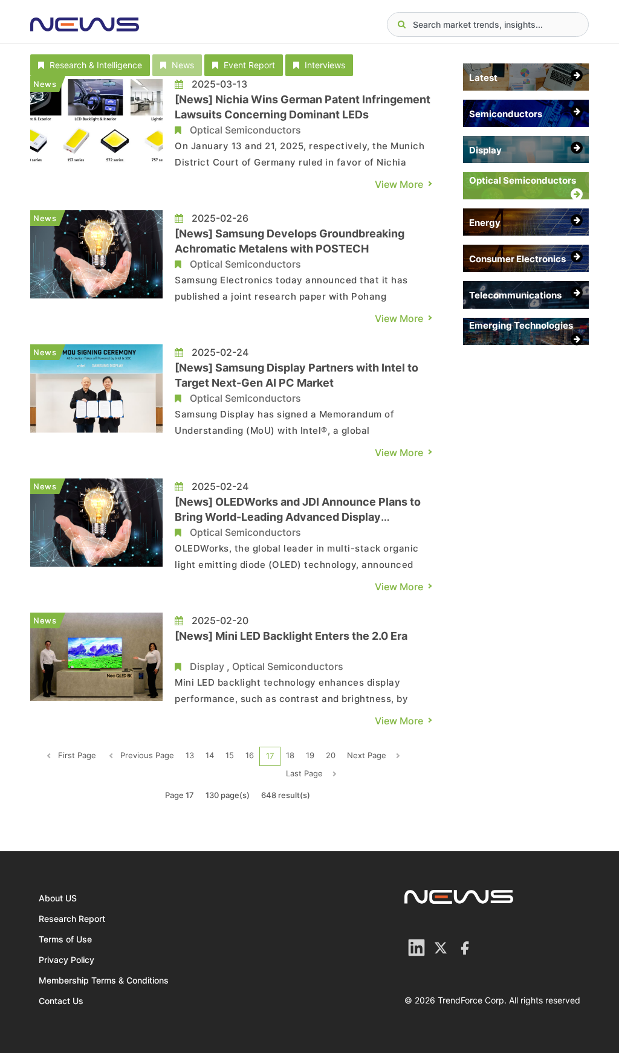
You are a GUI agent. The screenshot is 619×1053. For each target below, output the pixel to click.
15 (229, 755)
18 (290, 755)
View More (399, 184)
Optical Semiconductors (245, 130)
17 (270, 756)
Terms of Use (65, 939)
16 (249, 755)
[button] (90, 65)
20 (330, 755)
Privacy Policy (66, 960)
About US (58, 898)
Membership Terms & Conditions (104, 980)
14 (210, 755)
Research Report (72, 918)
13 (190, 755)
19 (310, 755)
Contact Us (61, 1001)
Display (207, 666)
